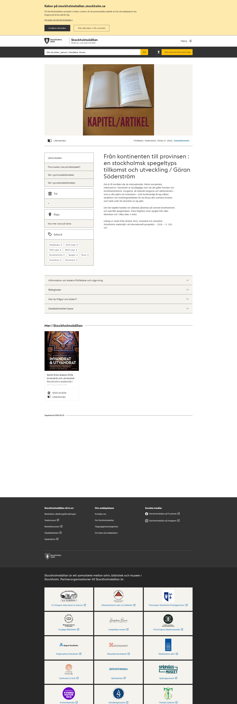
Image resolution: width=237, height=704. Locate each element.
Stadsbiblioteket (181, 140)
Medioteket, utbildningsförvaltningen (60, 514)
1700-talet (54, 250)
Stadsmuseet (50, 520)
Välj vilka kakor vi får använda (91, 28)
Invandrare (54, 260)
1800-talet (70, 250)
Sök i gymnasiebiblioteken (61, 174)
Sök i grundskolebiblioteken (61, 182)
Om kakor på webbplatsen (106, 533)
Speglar (72, 255)
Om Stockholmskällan (104, 520)
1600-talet (71, 244)
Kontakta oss (100, 514)
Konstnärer (70, 260)
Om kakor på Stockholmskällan (58, 20)
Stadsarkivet (49, 539)
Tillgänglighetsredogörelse (106, 527)
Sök (144, 52)
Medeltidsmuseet (51, 527)
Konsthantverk (55, 255)
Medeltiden (54, 244)
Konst (84, 255)
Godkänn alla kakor (57, 28)
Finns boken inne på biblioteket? (64, 166)
